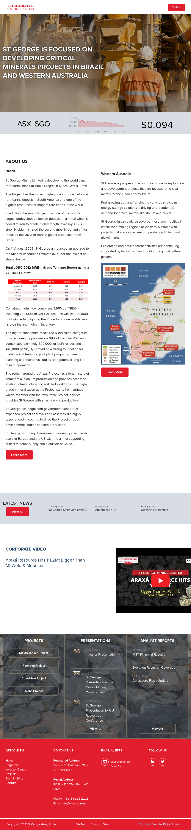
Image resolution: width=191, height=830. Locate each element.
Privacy (94, 824)
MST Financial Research (149, 654)
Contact (11, 783)
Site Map (81, 824)
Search (107, 824)
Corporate (12, 765)
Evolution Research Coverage (153, 667)
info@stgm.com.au (74, 803)
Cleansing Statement (154, 510)
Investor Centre (16, 769)
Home (10, 760)
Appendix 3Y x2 (105, 510)
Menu (177, 7)
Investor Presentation (101, 654)
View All (17, 512)
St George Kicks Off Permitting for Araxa (68, 510)
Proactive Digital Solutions (167, 824)
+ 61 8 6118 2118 (76, 798)
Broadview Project (33, 678)
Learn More (19, 455)
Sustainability (14, 778)
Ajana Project (34, 691)
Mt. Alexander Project (33, 653)
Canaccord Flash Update (150, 680)
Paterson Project (34, 665)
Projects (11, 774)
